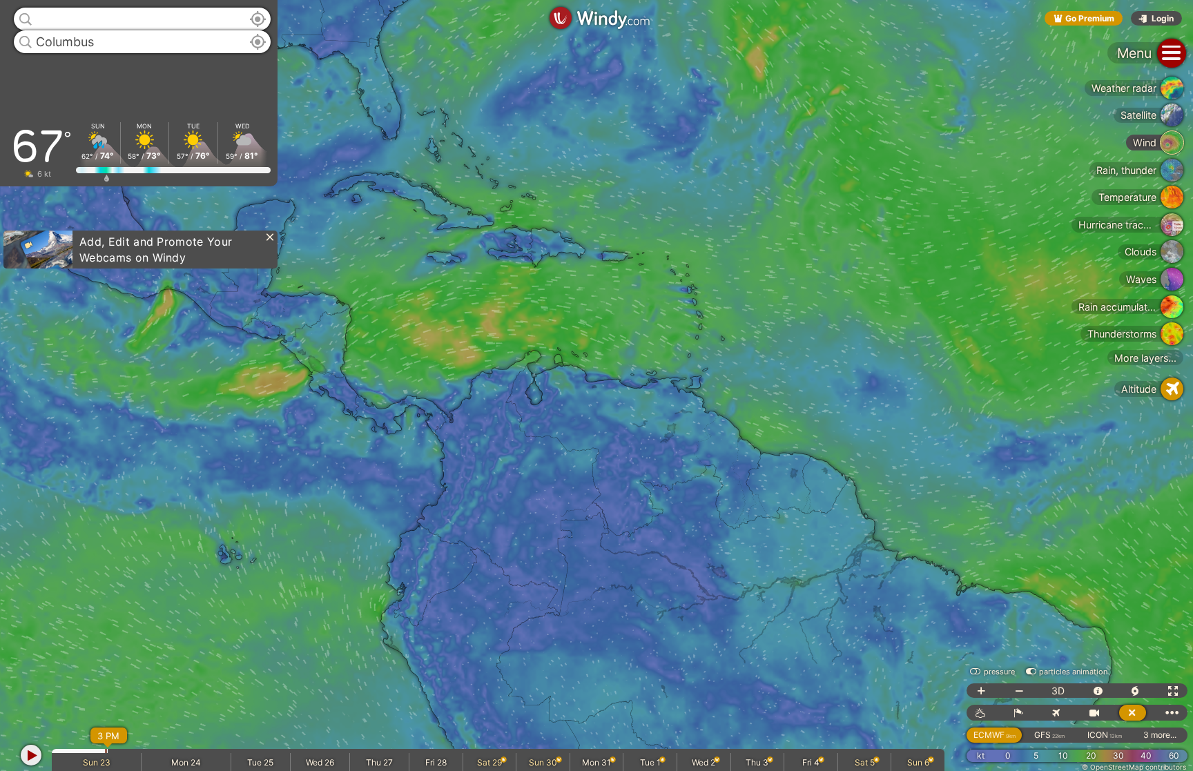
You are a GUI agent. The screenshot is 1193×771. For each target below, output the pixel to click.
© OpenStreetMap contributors (1134, 767)
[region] (596, 385)
